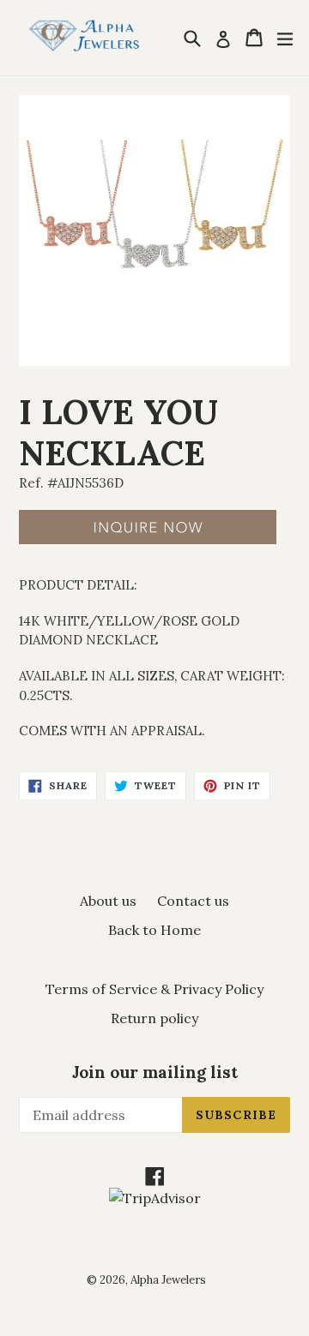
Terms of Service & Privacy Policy (154, 989)
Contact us (193, 900)
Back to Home (154, 929)
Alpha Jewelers (168, 1280)
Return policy (154, 1018)
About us (108, 900)
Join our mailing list (155, 1072)
